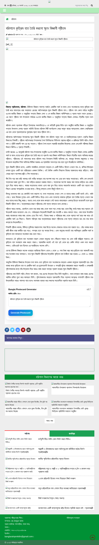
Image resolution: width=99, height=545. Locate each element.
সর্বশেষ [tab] (27, 433)
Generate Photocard (20, 313)
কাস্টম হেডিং (14, 293)
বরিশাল (13, 19)
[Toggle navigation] (4, 10)
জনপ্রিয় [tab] (72, 433)
